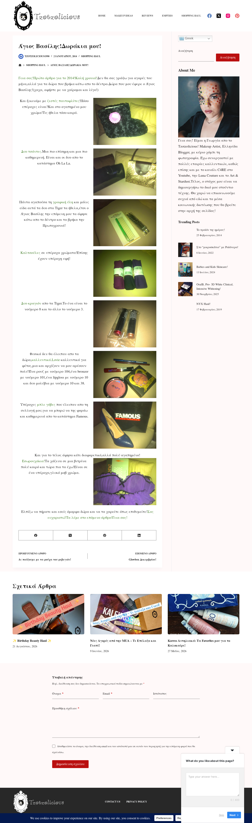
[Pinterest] (237, 16)
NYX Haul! (203, 304)
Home (102, 15)
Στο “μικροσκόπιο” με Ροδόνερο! (217, 247)
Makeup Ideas (123, 15)
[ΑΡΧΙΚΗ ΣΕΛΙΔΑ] (20, 65)
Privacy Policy (136, 801)
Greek (188, 38)
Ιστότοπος (160, 693)
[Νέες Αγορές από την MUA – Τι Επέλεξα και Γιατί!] (126, 614)
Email (107, 693)
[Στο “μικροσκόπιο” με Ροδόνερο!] (185, 250)
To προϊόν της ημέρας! (210, 230)
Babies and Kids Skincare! (212, 267)
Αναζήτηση (185, 51)
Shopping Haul (191, 15)
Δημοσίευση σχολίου (70, 764)
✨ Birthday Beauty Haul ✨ (32, 640)
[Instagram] (228, 16)
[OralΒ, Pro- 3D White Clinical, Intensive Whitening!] (185, 289)
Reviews (147, 15)
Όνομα (58, 693)
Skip (221, 815)
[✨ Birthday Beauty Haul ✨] (48, 614)
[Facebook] (209, 16)
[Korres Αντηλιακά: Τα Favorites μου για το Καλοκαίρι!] (203, 614)
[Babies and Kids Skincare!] (185, 269)
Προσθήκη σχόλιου (65, 708)
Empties (167, 15)
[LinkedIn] (139, 535)
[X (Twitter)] (219, 16)
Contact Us (112, 801)
